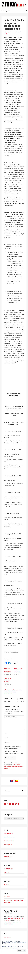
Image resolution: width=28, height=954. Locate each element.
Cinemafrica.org (8, 869)
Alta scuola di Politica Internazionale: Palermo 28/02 (7, 671)
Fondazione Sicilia (8, 924)
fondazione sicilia (10, 690)
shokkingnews (8, 844)
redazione (17, 32)
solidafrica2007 (8, 856)
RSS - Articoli (7, 937)
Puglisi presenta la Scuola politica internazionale (20, 700)
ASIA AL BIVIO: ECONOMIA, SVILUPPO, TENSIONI (7, 681)
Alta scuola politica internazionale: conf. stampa (18, 670)
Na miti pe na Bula (9, 841)
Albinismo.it (7, 896)
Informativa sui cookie (14, 948)
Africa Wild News (8, 833)
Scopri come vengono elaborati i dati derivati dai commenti (14, 766)
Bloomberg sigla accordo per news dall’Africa (8, 700)
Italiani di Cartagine (9, 837)
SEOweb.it (6, 884)
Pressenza (6, 872)
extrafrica (6, 34)
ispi (16, 690)
